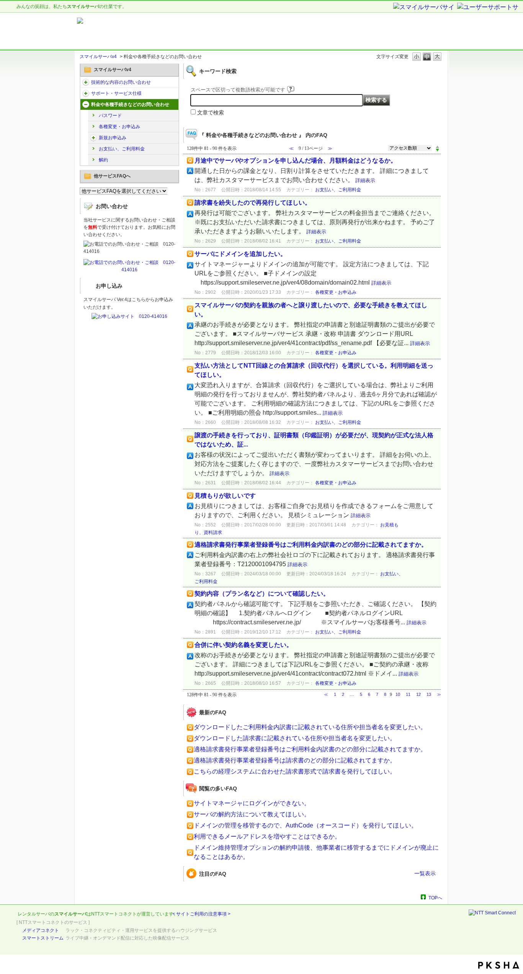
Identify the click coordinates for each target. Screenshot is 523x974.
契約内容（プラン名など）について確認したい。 (261, 593)
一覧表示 (425, 873)
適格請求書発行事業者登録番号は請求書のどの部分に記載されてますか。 (295, 760)
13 (429, 694)
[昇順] (437, 146)
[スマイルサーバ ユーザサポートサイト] (172, 31)
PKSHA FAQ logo (498, 965)
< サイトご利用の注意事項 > (201, 914)
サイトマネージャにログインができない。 (252, 803)
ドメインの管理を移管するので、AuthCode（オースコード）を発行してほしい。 (305, 825)
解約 (103, 160)
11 (408, 694)
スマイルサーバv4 (98, 56)
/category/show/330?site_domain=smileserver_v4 (85, 82)
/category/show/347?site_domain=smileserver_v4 (85, 104)
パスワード (110, 115)
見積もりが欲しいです (225, 495)
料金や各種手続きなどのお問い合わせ (130, 104)
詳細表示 (365, 180)
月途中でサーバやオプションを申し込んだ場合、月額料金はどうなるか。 (295, 160)
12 (418, 694)
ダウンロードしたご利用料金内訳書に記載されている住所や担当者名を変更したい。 (310, 727)
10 (398, 694)
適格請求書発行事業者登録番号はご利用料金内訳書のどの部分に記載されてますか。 (310, 544)
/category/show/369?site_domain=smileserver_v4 (93, 137)
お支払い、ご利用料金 (122, 148)
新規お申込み (112, 137)
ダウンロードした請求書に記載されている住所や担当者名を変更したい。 (295, 738)
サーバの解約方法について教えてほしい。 (252, 814)
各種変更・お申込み (119, 126)
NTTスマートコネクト (114, 914)
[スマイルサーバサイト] (424, 8)
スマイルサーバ (70, 914)
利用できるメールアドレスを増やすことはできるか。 (267, 836)
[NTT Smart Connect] (492, 912)
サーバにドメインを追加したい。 (240, 254)
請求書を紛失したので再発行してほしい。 (252, 202)
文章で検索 (210, 112)
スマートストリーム (43, 938)
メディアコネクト (40, 930)
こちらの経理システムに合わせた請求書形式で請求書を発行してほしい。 (295, 771)
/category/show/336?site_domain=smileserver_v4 (85, 93)
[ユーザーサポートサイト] (488, 8)
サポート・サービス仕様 (116, 93)
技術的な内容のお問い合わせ (121, 82)
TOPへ (435, 897)
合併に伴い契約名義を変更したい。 (243, 645)
